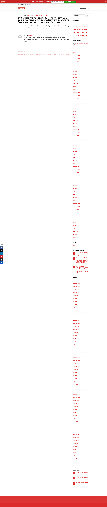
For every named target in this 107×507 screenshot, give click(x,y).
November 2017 (76, 95)
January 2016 (76, 163)
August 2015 (75, 179)
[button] (53, 1)
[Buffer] (1, 259)
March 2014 (75, 231)
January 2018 (76, 89)
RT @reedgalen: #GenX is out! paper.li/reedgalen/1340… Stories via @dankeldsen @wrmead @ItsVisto (82, 260)
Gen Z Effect (31, 15)
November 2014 (76, 206)
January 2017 (76, 126)
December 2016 (76, 129)
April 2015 (75, 191)
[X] (1, 250)
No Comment (44, 15)
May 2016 (75, 151)
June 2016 (75, 148)
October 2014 (76, 209)
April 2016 (75, 154)
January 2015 (76, 200)
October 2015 (76, 172)
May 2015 (75, 188)
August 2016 (75, 142)
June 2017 (75, 111)
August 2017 (75, 105)
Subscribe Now (70, 1)
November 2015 (76, 169)
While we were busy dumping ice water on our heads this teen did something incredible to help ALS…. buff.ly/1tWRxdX (82, 269)
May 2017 (75, 114)
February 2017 (76, 123)
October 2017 (76, 99)
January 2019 (76, 52)
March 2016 (75, 157)
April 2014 (75, 228)
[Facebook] (1, 247)
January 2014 (76, 237)
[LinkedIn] (1, 253)
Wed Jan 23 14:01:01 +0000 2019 (61, 55)
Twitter (38, 15)
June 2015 (75, 185)
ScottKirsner (23, 26)
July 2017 (75, 108)
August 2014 (75, 216)
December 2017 (76, 92)
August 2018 (75, 68)
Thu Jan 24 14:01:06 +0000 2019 (25, 55)
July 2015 (75, 182)
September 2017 (76, 102)
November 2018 (76, 58)
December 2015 (76, 166)
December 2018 (76, 55)
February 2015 (76, 197)
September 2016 (76, 139)
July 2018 (75, 71)
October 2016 (76, 135)
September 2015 (76, 176)
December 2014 (76, 203)
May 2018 (75, 77)
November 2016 (76, 132)
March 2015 (75, 194)
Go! (86, 15)
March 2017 (75, 120)
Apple (33, 26)
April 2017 (75, 117)
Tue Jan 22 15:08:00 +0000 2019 (80, 35)
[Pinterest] (1, 256)
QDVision (58, 26)
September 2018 (76, 65)
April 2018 (75, 80)
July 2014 (75, 219)
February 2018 (76, 86)
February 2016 (76, 160)
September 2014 (76, 212)
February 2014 (76, 234)
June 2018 (75, 74)
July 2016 (75, 145)
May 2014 (75, 225)
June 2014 (75, 222)
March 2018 (75, 83)
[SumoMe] (1, 262)
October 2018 (76, 62)
